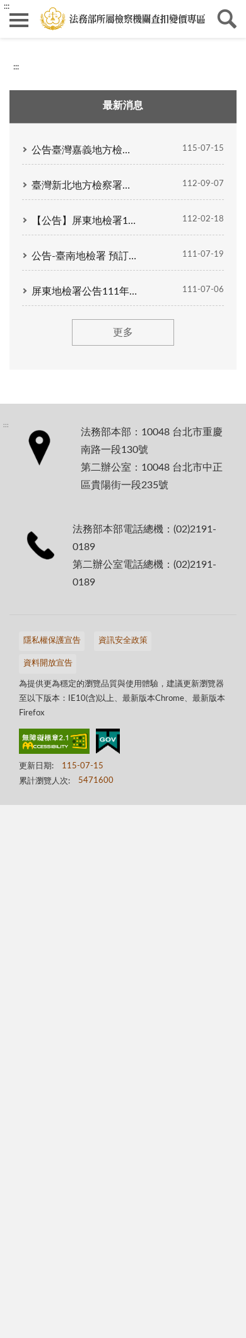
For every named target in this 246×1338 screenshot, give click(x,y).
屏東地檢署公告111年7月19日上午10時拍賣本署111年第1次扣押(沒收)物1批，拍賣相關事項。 (85, 291)
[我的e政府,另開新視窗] (108, 744)
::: (16, 67)
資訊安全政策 (123, 641)
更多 (123, 332)
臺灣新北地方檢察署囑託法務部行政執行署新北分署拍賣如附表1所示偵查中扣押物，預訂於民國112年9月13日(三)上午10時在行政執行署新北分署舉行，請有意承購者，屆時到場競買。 (85, 185)
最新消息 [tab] (123, 105)
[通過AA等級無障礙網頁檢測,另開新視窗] (54, 744)
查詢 (227, 19)
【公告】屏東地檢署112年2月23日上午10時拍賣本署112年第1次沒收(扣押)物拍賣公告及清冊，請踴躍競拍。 (85, 221)
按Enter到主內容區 (47, 10)
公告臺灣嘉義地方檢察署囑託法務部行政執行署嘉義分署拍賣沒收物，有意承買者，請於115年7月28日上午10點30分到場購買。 (85, 150)
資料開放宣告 (48, 663)
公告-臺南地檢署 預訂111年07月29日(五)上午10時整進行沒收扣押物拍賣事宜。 (85, 256)
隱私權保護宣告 (52, 641)
